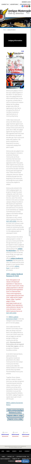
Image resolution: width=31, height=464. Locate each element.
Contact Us (5, 4)
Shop (20, 451)
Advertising (14, 4)
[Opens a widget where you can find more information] (25, 461)
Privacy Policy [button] (26, 459)
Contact (27, 451)
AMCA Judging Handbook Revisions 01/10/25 (16, 411)
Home (4, 29)
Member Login (26, 2)
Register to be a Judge (15, 419)
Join (2, 451)
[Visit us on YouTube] (27, 6)
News (8, 451)
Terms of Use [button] (16, 459)
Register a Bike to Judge (15, 415)
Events (14, 451)
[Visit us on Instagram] (25, 6)
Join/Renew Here (25, 4)
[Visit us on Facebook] (22, 6)
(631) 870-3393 (11, 221)
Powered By (11, 461)
